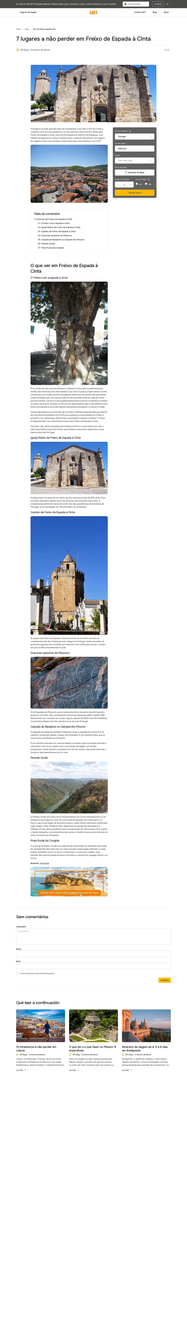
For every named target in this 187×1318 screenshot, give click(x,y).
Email (18, 961)
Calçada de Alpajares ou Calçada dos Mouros (62, 239)
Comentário (21, 926)
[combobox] (136, 4)
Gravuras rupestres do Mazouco (56, 235)
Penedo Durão (48, 243)
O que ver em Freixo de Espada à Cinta (53, 219)
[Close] (167, 4)
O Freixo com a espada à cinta (55, 223)
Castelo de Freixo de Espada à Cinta (58, 231)
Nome (18, 949)
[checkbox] (17, 973)
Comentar (165, 980)
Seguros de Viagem (28, 12)
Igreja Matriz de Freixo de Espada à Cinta (60, 227)
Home (18, 29)
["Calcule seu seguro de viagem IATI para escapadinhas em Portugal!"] (69, 881)
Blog (155, 12)
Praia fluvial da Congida (52, 247)
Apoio (166, 12)
